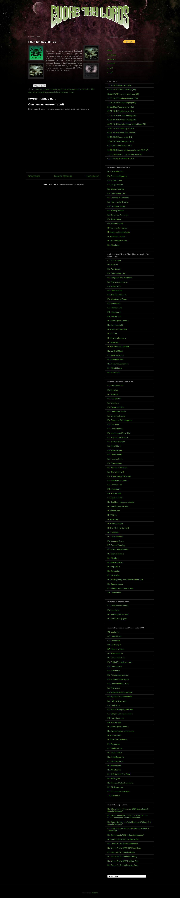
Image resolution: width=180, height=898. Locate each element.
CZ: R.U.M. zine (114, 260)
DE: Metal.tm (112, 394)
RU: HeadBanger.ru (115, 757)
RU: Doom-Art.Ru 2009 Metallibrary (122, 857)
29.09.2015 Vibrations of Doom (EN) (122, 98)
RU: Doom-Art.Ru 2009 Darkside (121, 852)
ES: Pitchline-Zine (114, 308)
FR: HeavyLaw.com (115, 718)
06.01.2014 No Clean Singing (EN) (121, 120)
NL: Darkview (112, 532)
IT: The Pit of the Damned (118, 347)
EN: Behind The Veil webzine (119, 662)
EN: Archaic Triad (114, 180)
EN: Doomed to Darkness (118, 198)
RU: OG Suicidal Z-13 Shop (118, 774)
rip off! (110, 68)
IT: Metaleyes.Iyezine (116, 236)
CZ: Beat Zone (113, 632)
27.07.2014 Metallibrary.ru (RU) (120, 111)
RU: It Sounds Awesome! (117, 364)
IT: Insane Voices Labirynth (118, 232)
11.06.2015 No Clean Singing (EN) (121, 103)
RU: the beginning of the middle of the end (125, 580)
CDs (92, 89)
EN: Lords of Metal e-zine (118, 684)
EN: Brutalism (113, 403)
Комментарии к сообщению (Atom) (70, 184)
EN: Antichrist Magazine (117, 176)
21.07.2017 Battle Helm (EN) (119, 85)
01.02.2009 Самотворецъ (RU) (120, 159)
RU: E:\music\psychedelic (117, 549)
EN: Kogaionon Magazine (118, 679)
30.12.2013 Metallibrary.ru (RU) (120, 128)
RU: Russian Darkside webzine (120, 783)
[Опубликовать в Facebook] (42, 85)
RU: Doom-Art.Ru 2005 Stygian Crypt (122, 865)
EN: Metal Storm (114, 286)
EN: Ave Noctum (114, 269)
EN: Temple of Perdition (117, 467)
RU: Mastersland (114, 766)
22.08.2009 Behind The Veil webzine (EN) (124, 154)
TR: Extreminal (113, 796)
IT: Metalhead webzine (116, 338)
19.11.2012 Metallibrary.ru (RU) (120, 141)
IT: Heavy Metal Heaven (117, 228)
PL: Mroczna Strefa (115, 541)
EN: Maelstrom (113, 688)
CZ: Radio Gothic (114, 636)
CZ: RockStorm (113, 641)
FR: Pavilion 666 (114, 722)
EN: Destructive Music (116, 411)
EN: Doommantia (114, 666)
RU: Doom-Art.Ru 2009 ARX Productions (124, 848)
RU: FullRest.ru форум (117, 619)
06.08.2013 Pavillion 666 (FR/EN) (121, 133)
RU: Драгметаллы (115, 584)
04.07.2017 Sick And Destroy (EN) (121, 89)
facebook (111, 63)
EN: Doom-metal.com (116, 193)
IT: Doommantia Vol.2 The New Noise (122, 839)
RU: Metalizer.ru (114, 770)
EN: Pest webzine (114, 291)
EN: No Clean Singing (116, 206)
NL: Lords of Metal (115, 351)
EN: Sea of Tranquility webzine (120, 709)
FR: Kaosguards (114, 312)
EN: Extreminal (113, 671)
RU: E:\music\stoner (115, 554)
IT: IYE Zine (112, 334)
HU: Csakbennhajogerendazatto (120, 502)
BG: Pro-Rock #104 (115, 386)
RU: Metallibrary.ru (115, 562)
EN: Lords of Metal (115, 429)
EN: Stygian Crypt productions (119, 714)
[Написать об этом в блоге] (37, 85)
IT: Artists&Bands (114, 735)
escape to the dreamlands (58, 92)
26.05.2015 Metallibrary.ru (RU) (120, 107)
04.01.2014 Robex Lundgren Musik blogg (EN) (126, 124)
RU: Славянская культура (118, 791)
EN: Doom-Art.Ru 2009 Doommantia (122, 844)
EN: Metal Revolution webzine (119, 692)
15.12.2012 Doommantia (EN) (119, 137)
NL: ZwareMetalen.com (117, 241)
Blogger (94, 893)
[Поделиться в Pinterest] (44, 85)
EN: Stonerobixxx (114, 463)
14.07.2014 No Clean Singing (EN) (121, 115)
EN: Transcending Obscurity (119, 476)
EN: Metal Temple (114, 450)
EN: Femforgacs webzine (117, 606)
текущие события (50, 89)
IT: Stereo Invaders (115, 523)
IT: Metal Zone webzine (117, 740)
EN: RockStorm (113, 705)
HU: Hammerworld (115, 325)
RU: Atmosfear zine (115, 359)
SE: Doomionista (114, 593)
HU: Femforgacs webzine (117, 321)
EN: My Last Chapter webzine (119, 697)
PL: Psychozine (113, 744)
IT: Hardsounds (113, 511)
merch (71, 92)
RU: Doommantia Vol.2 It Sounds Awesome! (125, 835)
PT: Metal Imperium (115, 355)
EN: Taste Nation (114, 219)
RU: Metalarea (113, 245)
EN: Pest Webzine (114, 455)
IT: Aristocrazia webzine (117, 329)
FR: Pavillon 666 (114, 316)
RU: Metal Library (114, 368)
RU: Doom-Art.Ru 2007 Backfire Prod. (123, 861)
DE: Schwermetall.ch (116, 658)
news (109, 50)
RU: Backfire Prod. (115, 748)
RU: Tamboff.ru (113, 571)
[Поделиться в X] (39, 85)
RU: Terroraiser (113, 372)
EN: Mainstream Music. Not (118, 433)
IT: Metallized (112, 519)
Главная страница (63, 176)
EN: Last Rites (113, 424)
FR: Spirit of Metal (114, 498)
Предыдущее (92, 176)
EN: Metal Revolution (116, 442)
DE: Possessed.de (115, 653)
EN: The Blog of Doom (116, 295)
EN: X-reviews (113, 610)
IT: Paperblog (112, 342)
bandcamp (111, 55)
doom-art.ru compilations (37, 92)
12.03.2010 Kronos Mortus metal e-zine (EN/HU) (127, 150)
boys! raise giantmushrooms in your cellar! (74, 89)
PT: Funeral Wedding (116, 545)
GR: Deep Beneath (115, 223)
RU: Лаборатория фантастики (120, 588)
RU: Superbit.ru (113, 567)
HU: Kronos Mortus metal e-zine (120, 731)
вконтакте (111, 59)
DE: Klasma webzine (116, 649)
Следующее (34, 176)
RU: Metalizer (113, 558)
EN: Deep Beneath (115, 185)
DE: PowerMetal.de (115, 172)
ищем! (110, 72)
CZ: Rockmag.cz (114, 645)
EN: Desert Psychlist (115, 189)
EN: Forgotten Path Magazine (119, 277)
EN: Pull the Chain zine (117, 701)
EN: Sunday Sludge (115, 210)
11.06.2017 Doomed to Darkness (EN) (123, 94)
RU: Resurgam (113, 778)
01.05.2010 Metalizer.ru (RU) (119, 146)
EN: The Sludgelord (115, 472)
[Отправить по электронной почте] (34, 85)
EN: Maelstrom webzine (117, 282)
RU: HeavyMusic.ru (115, 761)
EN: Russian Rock (114, 459)
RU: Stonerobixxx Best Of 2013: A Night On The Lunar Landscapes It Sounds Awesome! (127, 816)
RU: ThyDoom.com (115, 787)
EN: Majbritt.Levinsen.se (117, 437)
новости (38, 89)
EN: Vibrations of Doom (117, 299)
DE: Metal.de (112, 265)
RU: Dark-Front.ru (114, 753)
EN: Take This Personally (117, 215)
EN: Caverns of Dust (115, 407)
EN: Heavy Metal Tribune (117, 202)
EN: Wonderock (113, 303)
